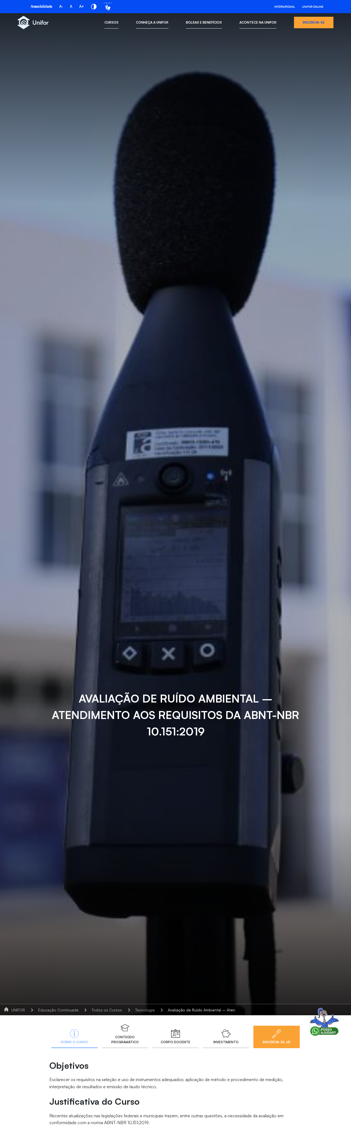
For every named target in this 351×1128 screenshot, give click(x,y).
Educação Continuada (58, 1010)
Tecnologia (145, 1010)
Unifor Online (312, 6)
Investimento (226, 1042)
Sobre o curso (74, 1042)
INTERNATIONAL (284, 6)
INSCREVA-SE (314, 22)
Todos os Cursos (107, 1010)
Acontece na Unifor (257, 22)
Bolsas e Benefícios (204, 22)
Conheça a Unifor (152, 22)
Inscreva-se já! (276, 1042)
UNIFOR (18, 1010)
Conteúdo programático (125, 1039)
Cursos (111, 22)
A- (61, 6)
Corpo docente (175, 1042)
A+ (81, 6)
